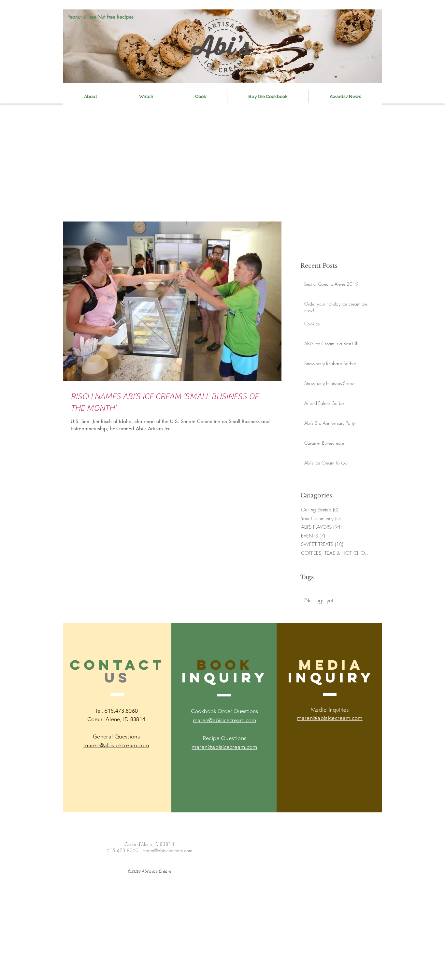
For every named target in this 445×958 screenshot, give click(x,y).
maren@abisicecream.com (224, 747)
